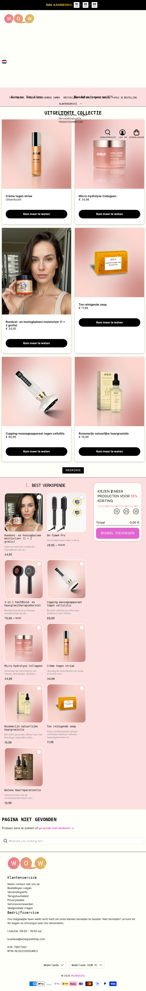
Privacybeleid (15, 900)
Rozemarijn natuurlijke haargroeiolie (104, 433)
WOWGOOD (77, 975)
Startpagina (16, 97)
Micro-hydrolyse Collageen (97, 196)
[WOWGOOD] (19, 19)
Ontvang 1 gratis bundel (95, 97)
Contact (64, 111)
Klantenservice (68, 104)
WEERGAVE (73, 470)
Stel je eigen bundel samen (43, 97)
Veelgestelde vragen (73, 115)
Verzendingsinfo (70, 118)
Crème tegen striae (19, 196)
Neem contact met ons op (23, 884)
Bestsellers (70, 97)
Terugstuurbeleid (18, 896)
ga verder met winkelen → (56, 828)
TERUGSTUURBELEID (71, 122)
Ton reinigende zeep (93, 304)
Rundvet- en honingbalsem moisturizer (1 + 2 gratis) (35, 323)
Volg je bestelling (125, 97)
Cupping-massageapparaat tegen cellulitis (35, 433)
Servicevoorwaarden (20, 904)
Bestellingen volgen (19, 888)
